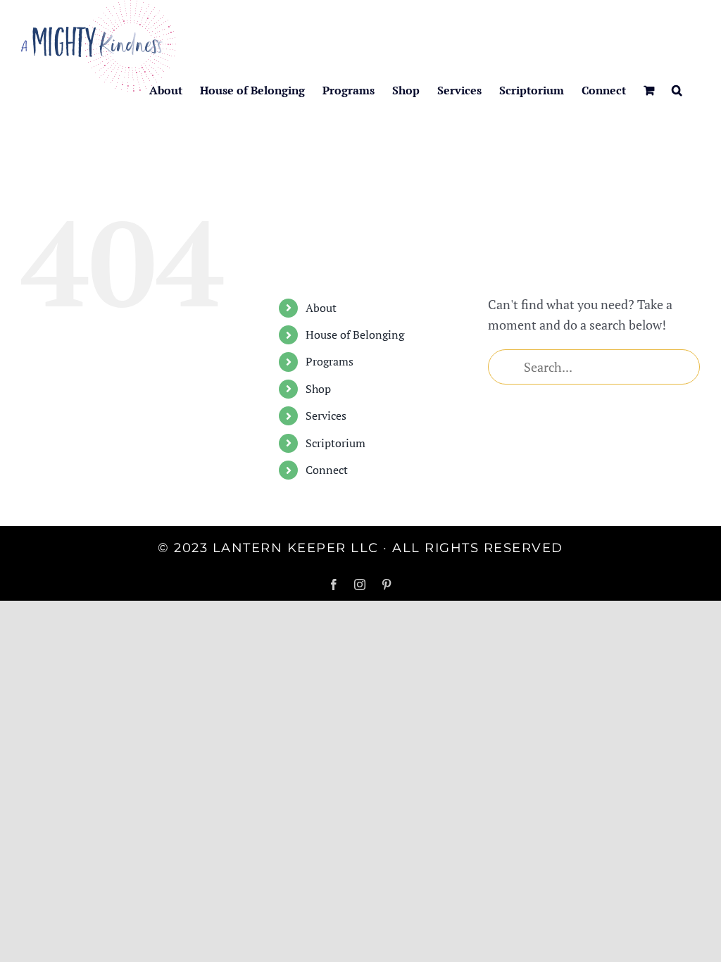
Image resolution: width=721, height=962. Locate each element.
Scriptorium (335, 443)
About (321, 308)
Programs (329, 361)
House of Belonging (355, 334)
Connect (327, 469)
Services (326, 415)
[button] (677, 90)
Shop (318, 388)
